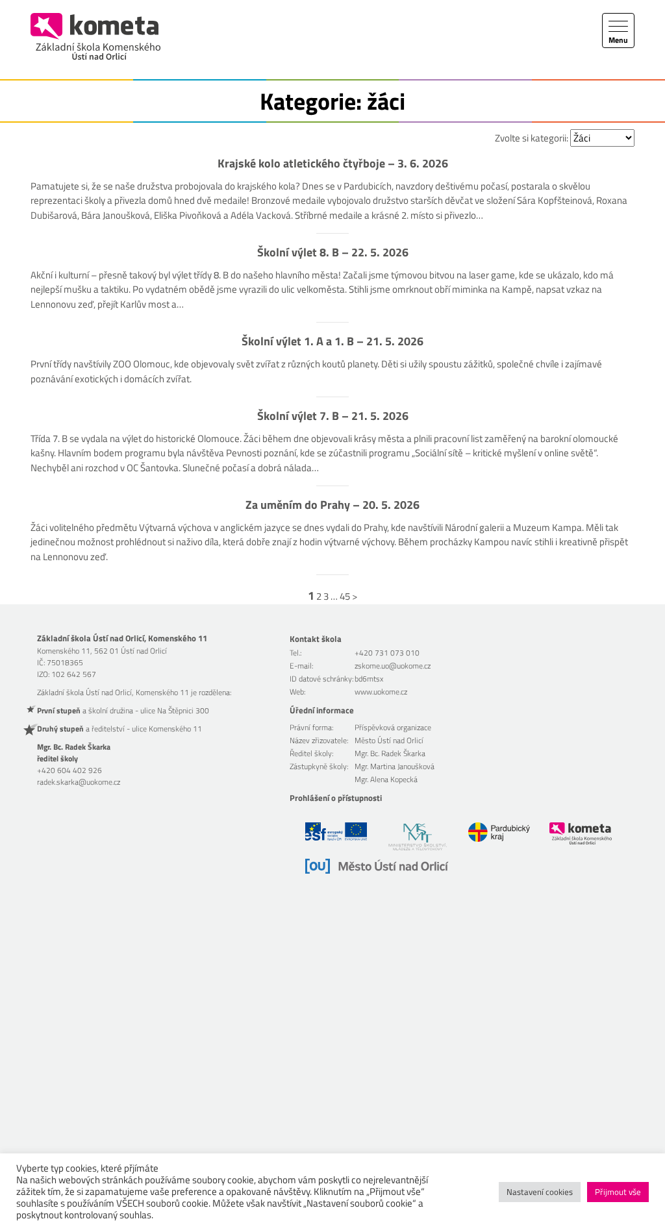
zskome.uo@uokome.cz (393, 665)
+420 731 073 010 (387, 652)
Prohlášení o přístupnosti (336, 797)
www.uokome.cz (381, 691)
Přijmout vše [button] (618, 1191)
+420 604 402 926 (69, 770)
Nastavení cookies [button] (540, 1191)
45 (345, 596)
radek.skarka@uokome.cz (78, 782)
